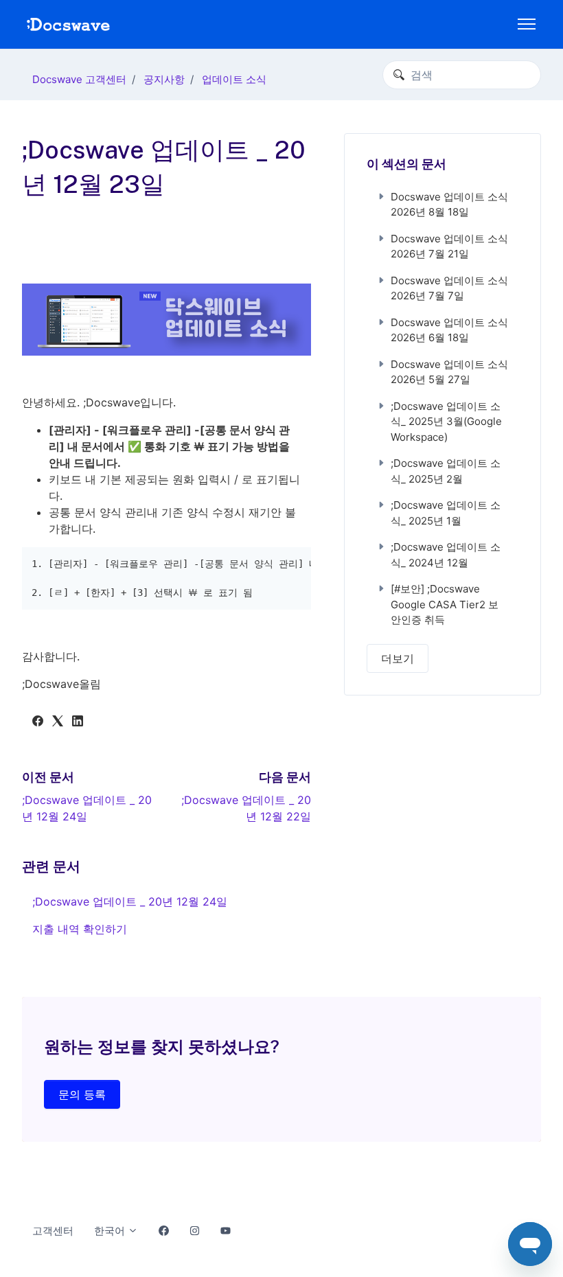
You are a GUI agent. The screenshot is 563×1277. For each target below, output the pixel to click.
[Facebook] (37, 722)
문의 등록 (82, 1094)
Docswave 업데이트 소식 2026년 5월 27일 (449, 372)
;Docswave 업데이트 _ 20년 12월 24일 (129, 901)
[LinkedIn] (77, 722)
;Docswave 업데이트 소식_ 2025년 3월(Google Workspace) (446, 422)
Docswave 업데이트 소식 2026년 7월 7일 (449, 288)
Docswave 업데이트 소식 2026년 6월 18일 (449, 330)
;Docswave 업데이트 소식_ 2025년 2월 (446, 471)
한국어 (111, 1230)
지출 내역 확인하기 (79, 929)
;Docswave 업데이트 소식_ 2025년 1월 (446, 512)
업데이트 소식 (234, 79)
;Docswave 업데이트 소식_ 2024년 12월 (446, 554)
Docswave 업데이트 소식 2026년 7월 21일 (449, 246)
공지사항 (164, 79)
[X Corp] (57, 722)
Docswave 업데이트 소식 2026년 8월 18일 (449, 204)
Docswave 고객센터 (79, 79)
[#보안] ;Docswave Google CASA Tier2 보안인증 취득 (444, 604)
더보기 (397, 658)
